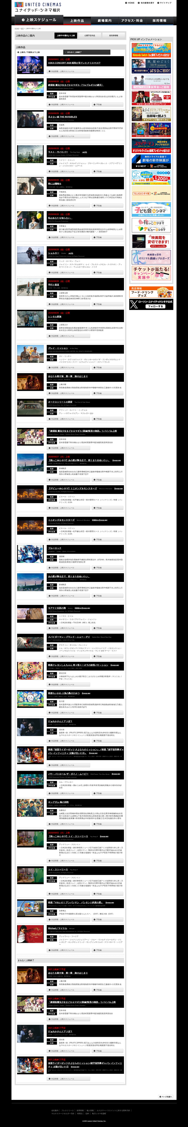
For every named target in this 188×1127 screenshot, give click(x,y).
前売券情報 (113, 35)
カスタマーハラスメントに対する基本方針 (113, 1110)
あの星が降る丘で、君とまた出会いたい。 (69, 576)
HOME (17, 28)
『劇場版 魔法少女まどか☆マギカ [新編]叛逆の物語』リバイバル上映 (82, 431)
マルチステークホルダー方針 (62, 1114)
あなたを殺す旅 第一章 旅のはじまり (68, 376)
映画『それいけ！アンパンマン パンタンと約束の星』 (75, 902)
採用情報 (80, 1110)
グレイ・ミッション (58, 348)
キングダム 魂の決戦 (58, 802)
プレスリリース (67, 1110)
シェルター (53, 253)
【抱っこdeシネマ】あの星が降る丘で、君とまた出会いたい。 (79, 460)
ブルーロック (54, 548)
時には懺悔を (54, 183)
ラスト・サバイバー (58, 152)
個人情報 (90, 1110)
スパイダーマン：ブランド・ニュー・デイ (69, 637)
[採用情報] (159, 21)
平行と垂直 (53, 284)
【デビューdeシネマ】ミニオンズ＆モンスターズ (72, 488)
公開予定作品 (89, 35)
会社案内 (54, 1110)
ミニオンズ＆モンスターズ (61, 520)
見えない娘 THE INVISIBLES (62, 117)
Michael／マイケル (57, 928)
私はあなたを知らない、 (60, 218)
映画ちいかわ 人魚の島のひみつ (64, 693)
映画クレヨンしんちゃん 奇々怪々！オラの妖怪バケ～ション (78, 665)
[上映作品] (77, 21)
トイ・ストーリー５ (58, 869)
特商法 (80, 1114)
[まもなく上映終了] (86, 53)
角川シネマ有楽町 (99, 1114)
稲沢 (22, 28)
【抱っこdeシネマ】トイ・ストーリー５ (68, 836)
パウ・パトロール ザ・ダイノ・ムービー (68, 774)
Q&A (87, 1114)
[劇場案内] (105, 21)
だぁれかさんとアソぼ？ (60, 721)
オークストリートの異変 (60, 402)
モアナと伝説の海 (57, 608)
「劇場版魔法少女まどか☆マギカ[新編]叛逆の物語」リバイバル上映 (82, 1002)
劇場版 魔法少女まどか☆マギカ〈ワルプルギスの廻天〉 (76, 85)
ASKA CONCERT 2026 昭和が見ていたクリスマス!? (74, 63)
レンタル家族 (54, 316)
